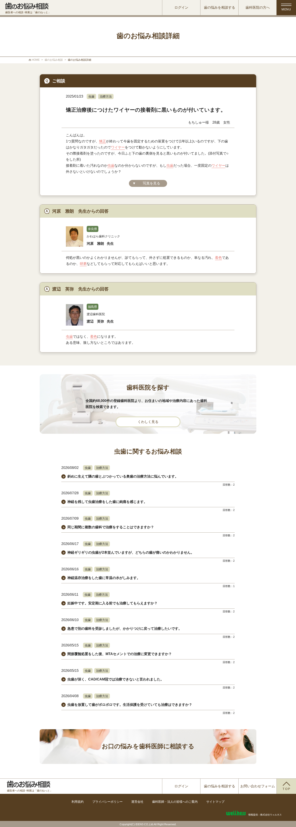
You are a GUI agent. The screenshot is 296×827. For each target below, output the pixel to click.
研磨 (83, 264)
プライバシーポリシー (107, 801)
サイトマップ (215, 801)
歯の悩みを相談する (219, 7)
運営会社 (137, 801)
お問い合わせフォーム (257, 786)
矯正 (102, 141)
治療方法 (106, 96)
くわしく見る (148, 422)
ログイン (181, 7)
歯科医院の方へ (258, 7)
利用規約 (78, 801)
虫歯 (91, 96)
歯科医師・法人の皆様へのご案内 (175, 801)
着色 (218, 257)
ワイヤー (118, 147)
